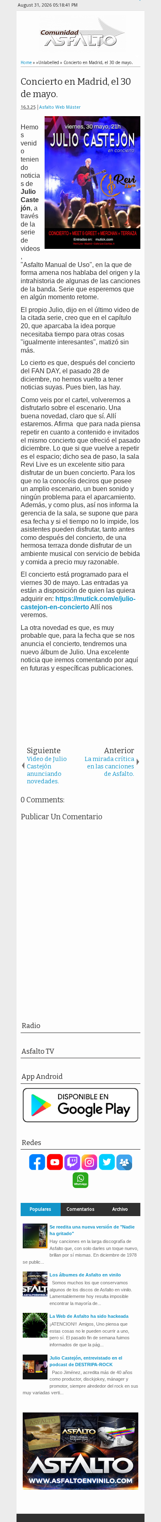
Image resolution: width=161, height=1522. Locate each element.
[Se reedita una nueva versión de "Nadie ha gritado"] (35, 1246)
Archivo (120, 1209)
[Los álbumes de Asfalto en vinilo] (35, 1294)
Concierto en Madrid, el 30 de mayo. (76, 88)
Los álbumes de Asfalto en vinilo (85, 1274)
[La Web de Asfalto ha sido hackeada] (35, 1336)
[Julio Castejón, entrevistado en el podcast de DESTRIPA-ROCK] (35, 1377)
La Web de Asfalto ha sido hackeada (89, 1316)
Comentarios (80, 1209)
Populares (40, 1209)
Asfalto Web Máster (59, 107)
